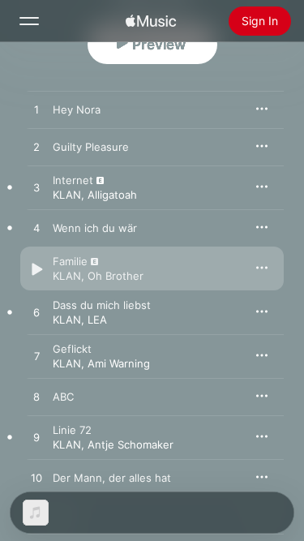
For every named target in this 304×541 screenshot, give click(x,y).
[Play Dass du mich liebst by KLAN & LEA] (36, 313)
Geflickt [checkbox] (72, 348)
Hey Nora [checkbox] (77, 109)
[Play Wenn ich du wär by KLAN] (36, 228)
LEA (97, 319)
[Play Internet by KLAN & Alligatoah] (36, 188)
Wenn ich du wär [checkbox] (95, 227)
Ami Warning (119, 363)
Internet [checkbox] (73, 180)
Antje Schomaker (130, 444)
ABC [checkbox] (63, 396)
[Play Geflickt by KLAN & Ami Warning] (36, 357)
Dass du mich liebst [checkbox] (102, 304)
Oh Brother (115, 275)
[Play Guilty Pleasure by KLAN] (36, 147)
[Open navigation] (29, 21)
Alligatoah (112, 194)
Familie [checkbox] (70, 261)
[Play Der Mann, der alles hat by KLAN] (36, 478)
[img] (151, 21)
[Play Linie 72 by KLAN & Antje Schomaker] (36, 438)
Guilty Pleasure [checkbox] (91, 146)
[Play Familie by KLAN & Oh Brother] (36, 269)
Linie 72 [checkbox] (72, 429)
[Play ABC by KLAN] (36, 397)
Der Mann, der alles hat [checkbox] (112, 477)
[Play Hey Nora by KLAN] (36, 110)
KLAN (67, 194)
